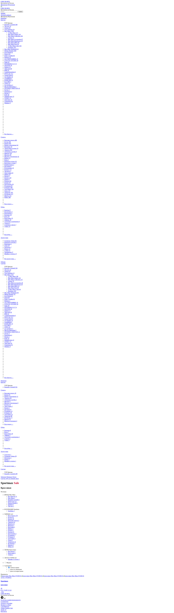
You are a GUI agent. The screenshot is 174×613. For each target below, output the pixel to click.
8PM (6, 70)
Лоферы (7, 220)
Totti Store (8, 100)
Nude (6, 62)
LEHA (7, 83)
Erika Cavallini (9, 55)
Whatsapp (9, 477)
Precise (7, 93)
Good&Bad (8, 78)
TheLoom (8, 69)
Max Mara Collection (15, 36)
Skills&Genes (9, 96)
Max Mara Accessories (15, 39)
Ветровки (8, 147)
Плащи (7, 182)
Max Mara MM (13, 42)
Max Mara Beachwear (15, 41)
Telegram (3, 477)
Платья (7, 181)
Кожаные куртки (10, 161)
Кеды (6, 216)
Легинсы (7, 171)
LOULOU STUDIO (11, 60)
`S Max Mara (13, 33)
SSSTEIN (8, 65)
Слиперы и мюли (10, 225)
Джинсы (8, 150)
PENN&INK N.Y (10, 64)
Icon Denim (8, 52)
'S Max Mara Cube (14, 46)
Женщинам (4, 5)
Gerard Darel (8, 75)
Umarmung (8, 101)
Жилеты (7, 155)
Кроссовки (8, 218)
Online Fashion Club (7, 608)
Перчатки (7, 247)
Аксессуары (4, 237)
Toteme (7, 28)
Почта (14, 477)
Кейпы (7, 158)
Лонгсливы (8, 173)
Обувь (3, 207)
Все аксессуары (10, 259)
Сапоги (7, 223)
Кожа (6, 160)
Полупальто (9, 184)
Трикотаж (8, 192)
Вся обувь (8, 234)
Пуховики (8, 186)
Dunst (7, 54)
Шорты (7, 196)
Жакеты (8, 153)
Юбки (7, 197)
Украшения (8, 252)
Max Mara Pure (13, 44)
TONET (7, 98)
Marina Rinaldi (10, 51)
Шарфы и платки (10, 254)
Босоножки (8, 212)
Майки (7, 174)
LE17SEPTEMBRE (11, 59)
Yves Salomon (9, 29)
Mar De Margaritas (10, 86)
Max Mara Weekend (11, 49)
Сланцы (7, 438)
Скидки (3, 263)
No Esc (7, 90)
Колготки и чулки (10, 163)
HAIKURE (8, 80)
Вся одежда (8, 204)
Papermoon (8, 91)
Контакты (4, 611)
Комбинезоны (9, 165)
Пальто (7, 178)
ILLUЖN (7, 82)
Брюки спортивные (11, 145)
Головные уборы (10, 241)
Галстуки (7, 454)
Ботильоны (8, 213)
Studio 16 (3, 610)
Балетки (7, 210)
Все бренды (8, 134)
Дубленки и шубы (10, 151)
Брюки (7, 143)
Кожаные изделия (10, 242)
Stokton (7, 67)
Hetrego (7, 57)
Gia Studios (8, 77)
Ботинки (8, 215)
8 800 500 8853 (5, 1)
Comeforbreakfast (10, 72)
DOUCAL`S (8, 73)
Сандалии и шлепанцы (12, 221)
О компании (4, 601)
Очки (7, 245)
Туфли (7, 226)
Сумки (7, 250)
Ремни (7, 249)
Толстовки (8, 189)
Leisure (11, 37)
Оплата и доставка (6, 603)
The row (7, 26)
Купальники (9, 168)
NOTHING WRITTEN (12, 88)
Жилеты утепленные (11, 156)
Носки (6, 176)
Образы (3, 262)
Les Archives (8, 85)
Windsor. (7, 103)
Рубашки (8, 187)
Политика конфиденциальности (11, 600)
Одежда (3, 137)
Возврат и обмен (6, 605)
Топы (7, 191)
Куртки (7, 169)
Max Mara (9, 31)
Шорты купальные (10, 421)
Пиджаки (7, 409)
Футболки (8, 194)
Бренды (3, 20)
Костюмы (7, 166)
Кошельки (8, 244)
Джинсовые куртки (11, 148)
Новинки (3, 18)
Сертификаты (5, 606)
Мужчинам (11, 5)
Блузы (7, 142)
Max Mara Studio (14, 34)
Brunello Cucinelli (10, 24)
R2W (6, 95)
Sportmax (12, 47)
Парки (6, 179)
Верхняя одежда (10, 140)
